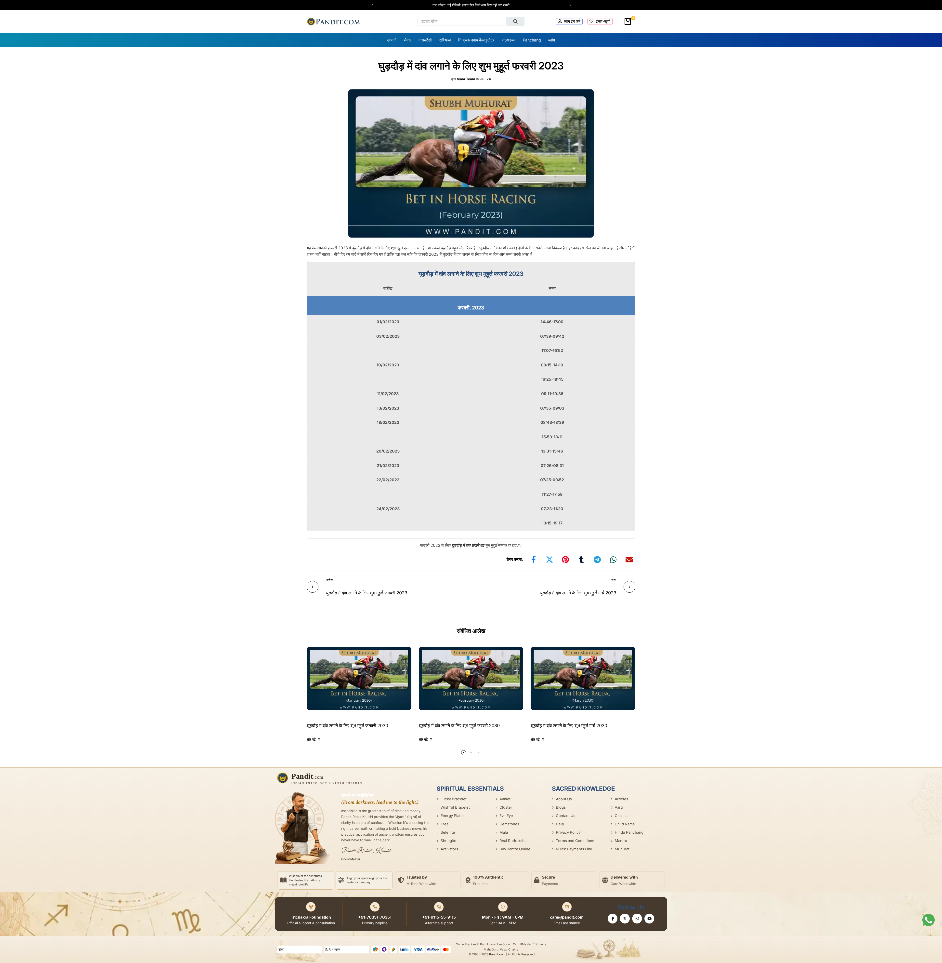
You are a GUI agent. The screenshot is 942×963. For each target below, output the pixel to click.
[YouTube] (649, 918)
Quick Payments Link (574, 849)
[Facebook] (612, 918)
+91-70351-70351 (375, 917)
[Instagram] (637, 918)
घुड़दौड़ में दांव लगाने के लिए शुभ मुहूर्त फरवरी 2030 (459, 725)
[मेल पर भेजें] (629, 559)
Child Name (625, 824)
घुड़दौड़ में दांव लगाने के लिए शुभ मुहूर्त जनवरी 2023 (366, 592)
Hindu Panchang (629, 832)
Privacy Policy (568, 832)
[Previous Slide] (374, 5)
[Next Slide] (567, 5)
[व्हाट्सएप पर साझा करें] (613, 559)
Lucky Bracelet (454, 799)
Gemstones (509, 824)
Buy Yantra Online (514, 849)
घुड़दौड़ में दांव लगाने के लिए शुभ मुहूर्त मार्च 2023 (578, 592)
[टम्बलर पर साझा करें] (581, 559)
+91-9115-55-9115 (439, 917)
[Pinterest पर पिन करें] (565, 559)
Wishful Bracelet (455, 807)
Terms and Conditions (575, 840)
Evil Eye (506, 815)
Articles (621, 799)
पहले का (329, 579)
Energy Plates (453, 815)
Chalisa (621, 815)
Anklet (504, 799)
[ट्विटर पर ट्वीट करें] (549, 559)
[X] (625, 918)
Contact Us (565, 815)
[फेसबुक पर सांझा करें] (533, 559)
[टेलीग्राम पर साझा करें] (597, 559)
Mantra (621, 840)
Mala (503, 832)
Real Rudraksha (512, 840)
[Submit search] (516, 21)
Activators (449, 849)
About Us (564, 799)
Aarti (619, 807)
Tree (445, 824)
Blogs (561, 807)
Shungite (448, 840)
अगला (613, 579)
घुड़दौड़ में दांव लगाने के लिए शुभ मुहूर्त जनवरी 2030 (347, 725)
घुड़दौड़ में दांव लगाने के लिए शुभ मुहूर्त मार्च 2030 (569, 725)
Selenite (448, 832)
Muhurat (622, 849)
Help (560, 824)
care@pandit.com (567, 917)
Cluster (505, 807)
